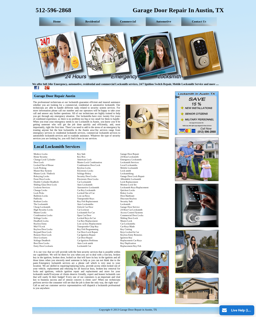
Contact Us (199, 21)
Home (57, 21)
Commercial (128, 21)
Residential (92, 21)
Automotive (163, 21)
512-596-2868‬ (53, 10)
